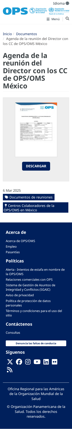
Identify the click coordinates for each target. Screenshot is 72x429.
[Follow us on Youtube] (37, 363)
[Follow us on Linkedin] (46, 363)
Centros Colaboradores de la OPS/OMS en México (29, 207)
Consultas (13, 332)
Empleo (11, 246)
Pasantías (13, 252)
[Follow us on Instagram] (28, 363)
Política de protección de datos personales (28, 303)
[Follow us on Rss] (9, 371)
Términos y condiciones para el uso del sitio (34, 313)
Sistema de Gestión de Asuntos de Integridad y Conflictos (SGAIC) (30, 287)
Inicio (7, 34)
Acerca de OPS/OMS (20, 241)
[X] (10, 363)
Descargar (36, 166)
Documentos (26, 34)
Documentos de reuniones (31, 197)
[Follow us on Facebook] (19, 363)
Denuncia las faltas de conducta (36, 343)
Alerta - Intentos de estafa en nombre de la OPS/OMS (35, 271)
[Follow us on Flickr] (54, 363)
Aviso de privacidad (20, 295)
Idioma (59, 3)
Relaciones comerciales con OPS (29, 279)
